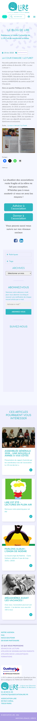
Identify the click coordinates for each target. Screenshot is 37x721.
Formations (6, 657)
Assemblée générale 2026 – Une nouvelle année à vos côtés (18, 453)
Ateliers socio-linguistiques (14, 654)
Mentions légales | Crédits (26, 718)
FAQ (2, 635)
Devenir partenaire (10, 641)
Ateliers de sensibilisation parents (17, 651)
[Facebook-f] (29, 17)
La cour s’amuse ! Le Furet (17, 125)
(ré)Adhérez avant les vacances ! (17, 599)
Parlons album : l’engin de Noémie (16, 550)
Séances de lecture (10, 648)
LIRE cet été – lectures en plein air (18, 503)
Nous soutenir (8, 638)
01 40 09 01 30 (7, 692)
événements (22, 52)
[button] (34, 16)
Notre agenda (7, 632)
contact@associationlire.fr (14, 694)
